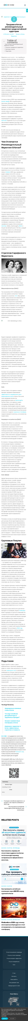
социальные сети (11, 670)
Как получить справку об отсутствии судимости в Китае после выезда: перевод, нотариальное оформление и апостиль (12, 855)
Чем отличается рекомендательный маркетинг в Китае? (13, 45)
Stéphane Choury (8, 34)
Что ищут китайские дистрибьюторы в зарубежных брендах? (12, 715)
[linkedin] (7, 946)
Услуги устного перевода (14, 955)
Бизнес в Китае (20, 34)
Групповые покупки (10, 49)
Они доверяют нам (14, 982)
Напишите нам (19, 752)
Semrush (4, 120)
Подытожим (8, 51)
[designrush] (20, 946)
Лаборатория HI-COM (14, 986)
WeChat (3, 226)
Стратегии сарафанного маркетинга (14, 47)
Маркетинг (14, 36)
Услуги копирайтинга (14, 961)
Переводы (16, 848)
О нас (14, 973)
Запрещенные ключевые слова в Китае (13, 709)
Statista (8, 172)
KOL (16, 296)
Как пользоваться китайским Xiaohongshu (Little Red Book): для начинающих (14, 808)
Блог (14, 964)
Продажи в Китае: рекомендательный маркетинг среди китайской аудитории (14, 28)
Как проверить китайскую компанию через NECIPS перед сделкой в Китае (12, 891)
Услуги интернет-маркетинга (14, 958)
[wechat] (12, 946)
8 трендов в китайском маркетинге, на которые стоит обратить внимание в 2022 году (14, 802)
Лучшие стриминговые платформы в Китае (12, 722)
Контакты (14, 976)
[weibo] (16, 946)
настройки (3, 1015)
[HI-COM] (9, 6)
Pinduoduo (22, 610)
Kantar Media (5, 101)
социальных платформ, (19, 412)
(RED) (20, 226)
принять (4, 1018)
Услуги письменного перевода (14, 952)
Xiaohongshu (19, 400)
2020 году (19, 628)
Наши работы (14, 979)
